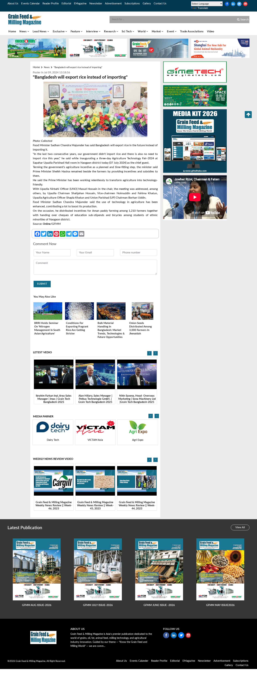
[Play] (53, 374)
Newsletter (95, 3)
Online (47, 224)
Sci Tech (127, 31)
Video (210, 31)
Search (244, 19)
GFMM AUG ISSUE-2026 (36, 605)
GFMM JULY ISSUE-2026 (98, 605)
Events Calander (139, 661)
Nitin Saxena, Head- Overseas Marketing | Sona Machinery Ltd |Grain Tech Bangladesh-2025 (95, 398)
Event (171, 31)
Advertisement (113, 3)
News (23, 31)
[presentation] (149, 353)
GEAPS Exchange (138, 440)
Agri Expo (95, 440)
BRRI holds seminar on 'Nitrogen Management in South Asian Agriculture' (47, 328)
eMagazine (80, 3)
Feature (76, 31)
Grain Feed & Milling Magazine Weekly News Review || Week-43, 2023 (137, 505)
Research (110, 31)
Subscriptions (132, 3)
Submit (42, 284)
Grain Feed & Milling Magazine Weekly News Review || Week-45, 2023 (53, 505)
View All (240, 527)
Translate (203, 7)
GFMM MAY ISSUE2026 (220, 605)
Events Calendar (30, 3)
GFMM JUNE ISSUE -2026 (159, 605)
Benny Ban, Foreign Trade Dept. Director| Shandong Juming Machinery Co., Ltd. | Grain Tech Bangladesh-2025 (136, 400)
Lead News (40, 31)
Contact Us (160, 3)
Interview (92, 31)
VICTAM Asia (52, 440)
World (142, 31)
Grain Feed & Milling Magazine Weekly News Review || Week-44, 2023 (95, 505)
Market (157, 31)
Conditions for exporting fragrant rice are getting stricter (77, 328)
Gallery (147, 3)
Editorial (66, 3)
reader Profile (50, 3)
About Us (13, 3)
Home (12, 31)
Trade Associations (192, 31)
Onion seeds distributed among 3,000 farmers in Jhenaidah (140, 328)
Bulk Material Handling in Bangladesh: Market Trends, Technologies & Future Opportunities (111, 330)
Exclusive (59, 31)
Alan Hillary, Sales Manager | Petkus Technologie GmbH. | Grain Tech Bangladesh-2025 (54, 398)
